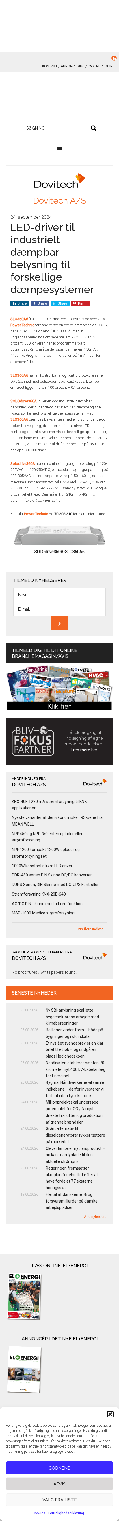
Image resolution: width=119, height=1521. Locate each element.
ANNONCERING (73, 66)
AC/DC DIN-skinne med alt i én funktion (47, 903)
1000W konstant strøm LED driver (42, 865)
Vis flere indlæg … (92, 929)
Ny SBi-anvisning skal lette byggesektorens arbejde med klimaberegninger (72, 1017)
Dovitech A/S (59, 201)
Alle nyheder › (95, 1216)
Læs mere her (84, 749)
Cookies (38, 1513)
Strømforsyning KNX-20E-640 (39, 894)
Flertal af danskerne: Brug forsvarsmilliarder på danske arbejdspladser (72, 1201)
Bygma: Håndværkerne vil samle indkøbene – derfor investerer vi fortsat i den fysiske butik (75, 1089)
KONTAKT (49, 66)
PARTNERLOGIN (100, 66)
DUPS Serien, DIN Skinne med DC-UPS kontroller (55, 884)
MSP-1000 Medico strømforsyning (43, 913)
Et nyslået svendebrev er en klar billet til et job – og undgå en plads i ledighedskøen (74, 1050)
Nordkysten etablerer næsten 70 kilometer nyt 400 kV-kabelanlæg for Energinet (75, 1069)
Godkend (60, 1468)
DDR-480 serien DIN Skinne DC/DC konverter (52, 875)
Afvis (59, 1484)
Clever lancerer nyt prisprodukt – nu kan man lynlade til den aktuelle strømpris (75, 1155)
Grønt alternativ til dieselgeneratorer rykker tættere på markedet (75, 1135)
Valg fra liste (59, 1499)
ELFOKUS (59, 98)
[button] (110, 1414)
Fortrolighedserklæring (66, 1513)
